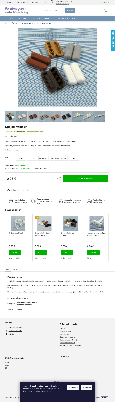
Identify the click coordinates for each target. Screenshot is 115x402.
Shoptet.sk (57, 381)
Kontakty (35, 2)
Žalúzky (11, 334)
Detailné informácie (12, 150)
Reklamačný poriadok (67, 343)
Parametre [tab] (16, 269)
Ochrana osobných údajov (69, 340)
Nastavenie (28, 397)
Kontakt (62, 328)
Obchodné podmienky (67, 337)
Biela (10, 258)
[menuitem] (10, 18)
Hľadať (70, 10)
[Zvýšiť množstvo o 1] (60, 177)
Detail (15, 253)
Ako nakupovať (65, 334)
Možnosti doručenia (40, 168)
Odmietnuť (73, 387)
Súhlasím (87, 387)
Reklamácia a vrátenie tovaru (70, 346)
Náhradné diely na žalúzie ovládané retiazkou (27, 303)
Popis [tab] (8, 269)
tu (49, 391)
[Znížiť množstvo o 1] (60, 180)
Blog (6, 368)
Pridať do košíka (85, 179)
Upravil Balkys (95, 397)
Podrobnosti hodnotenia (34, 132)
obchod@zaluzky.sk (15, 327)
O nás (9, 2)
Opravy (7, 365)
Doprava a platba (22, 2)
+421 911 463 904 (15, 331)
